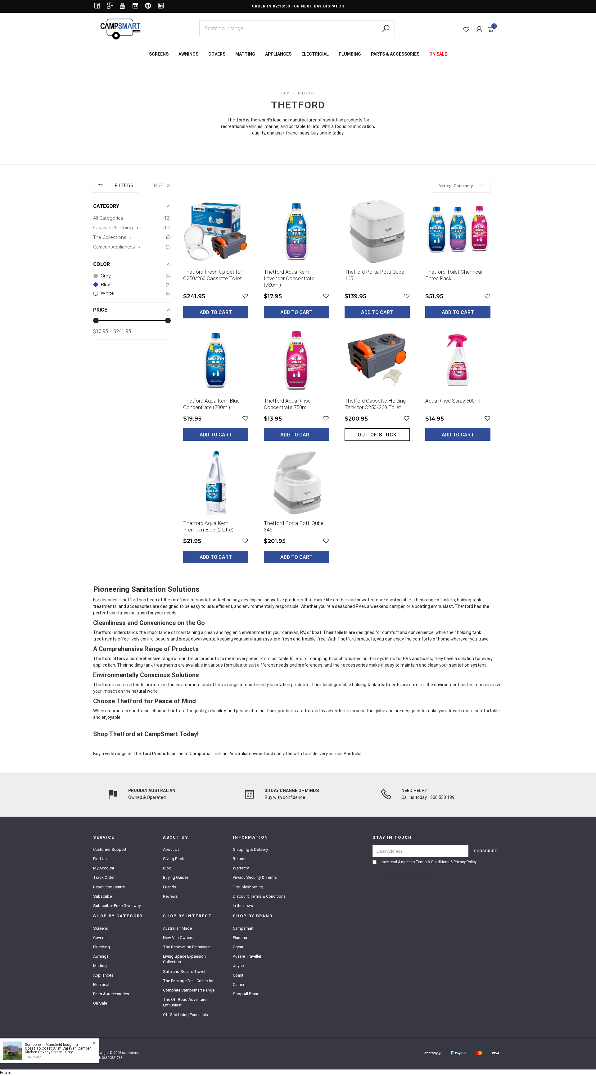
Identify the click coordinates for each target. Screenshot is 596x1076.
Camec (239, 984)
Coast (238, 975)
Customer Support (109, 849)
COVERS (216, 54)
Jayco (238, 965)
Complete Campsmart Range (188, 990)
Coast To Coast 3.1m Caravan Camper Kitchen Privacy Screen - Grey (58, 1050)
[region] (132, 375)
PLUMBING (350, 54)
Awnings (101, 956)
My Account (103, 868)
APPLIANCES (278, 54)
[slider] (96, 320)
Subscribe (102, 896)
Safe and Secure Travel (184, 971)
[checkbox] (132, 228)
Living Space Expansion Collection (184, 959)
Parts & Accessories (111, 994)
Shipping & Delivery (250, 849)
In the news (243, 905)
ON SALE (438, 54)
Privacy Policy (465, 862)
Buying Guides (176, 877)
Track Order (104, 877)
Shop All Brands (247, 994)
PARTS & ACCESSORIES (395, 54)
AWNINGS (188, 54)
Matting (100, 965)
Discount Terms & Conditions (259, 896)
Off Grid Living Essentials (185, 1014)
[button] (469, 185)
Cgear (238, 947)
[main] (336, 385)
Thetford (142, 753)
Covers (99, 937)
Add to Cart (216, 312)
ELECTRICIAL (315, 54)
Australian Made (177, 928)
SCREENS (159, 54)
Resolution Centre (109, 887)
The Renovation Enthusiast (187, 947)
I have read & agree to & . (428, 862)
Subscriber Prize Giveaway (117, 905)
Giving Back (173, 858)
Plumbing (101, 947)
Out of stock (377, 435)
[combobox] (297, 28)
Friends (169, 887)
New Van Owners (178, 937)
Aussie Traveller (247, 956)
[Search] (386, 28)
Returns (239, 858)
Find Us (100, 858)
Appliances (103, 975)
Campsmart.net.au (209, 753)
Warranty (241, 868)
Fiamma (240, 937)
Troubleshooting (248, 887)
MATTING (245, 54)
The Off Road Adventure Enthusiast (184, 1002)
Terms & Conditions (432, 862)
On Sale (100, 1003)
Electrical (101, 984)
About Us (171, 849)
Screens (100, 928)
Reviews (170, 896)
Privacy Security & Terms (255, 877)
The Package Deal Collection (188, 980)
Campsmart (243, 928)
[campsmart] (120, 28)
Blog (167, 868)
